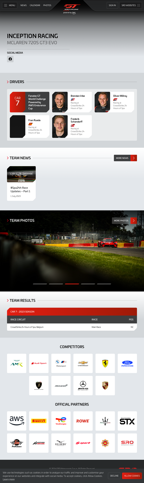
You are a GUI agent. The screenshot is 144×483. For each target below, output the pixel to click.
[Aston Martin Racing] (16, 363)
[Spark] (83, 443)
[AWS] (16, 421)
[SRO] (127, 443)
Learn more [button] (9, 479)
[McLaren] (61, 385)
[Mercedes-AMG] (83, 385)
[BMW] (61, 363)
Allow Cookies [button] (132, 475)
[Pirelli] (38, 421)
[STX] (127, 421)
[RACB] (105, 443)
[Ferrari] (105, 363)
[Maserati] (105, 421)
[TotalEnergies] (61, 421)
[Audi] (38, 363)
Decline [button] (114, 475)
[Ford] (127, 363)
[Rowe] (83, 421)
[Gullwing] (61, 443)
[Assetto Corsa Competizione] (38, 443)
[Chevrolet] (83, 363)
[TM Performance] (16, 443)
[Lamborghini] (38, 385)
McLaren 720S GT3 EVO (32, 42)
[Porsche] (105, 385)
